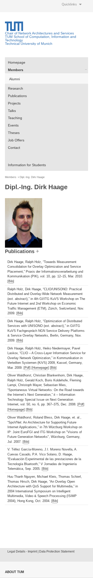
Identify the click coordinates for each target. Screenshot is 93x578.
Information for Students (27, 165)
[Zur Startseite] (14, 30)
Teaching (15, 118)
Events (13, 125)
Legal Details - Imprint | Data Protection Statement (40, 551)
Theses (14, 133)
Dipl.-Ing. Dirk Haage (32, 177)
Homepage (16, 62)
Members (15, 70)
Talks (12, 111)
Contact (14, 148)
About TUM (14, 572)
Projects (14, 103)
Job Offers (16, 140)
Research (15, 88)
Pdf (27, 367)
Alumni (14, 79)
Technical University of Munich (28, 44)
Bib (10, 281)
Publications (17, 96)
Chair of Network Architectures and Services (39, 33)
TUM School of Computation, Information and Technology (40, 38)
